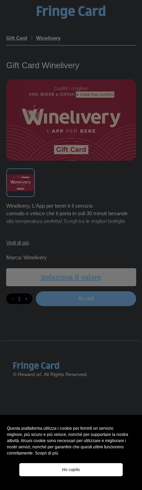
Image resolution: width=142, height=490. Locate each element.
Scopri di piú (46, 453)
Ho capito (71, 469)
